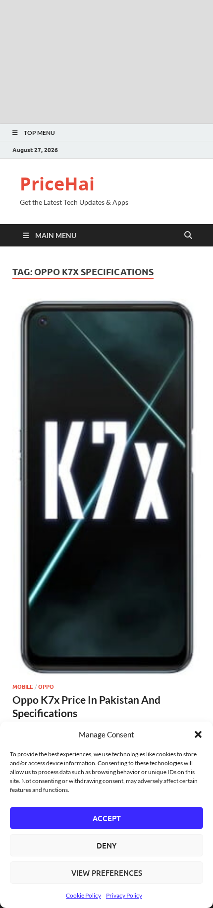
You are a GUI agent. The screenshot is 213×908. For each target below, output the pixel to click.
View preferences (106, 872)
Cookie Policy (83, 895)
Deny (106, 845)
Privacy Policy (124, 895)
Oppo (46, 686)
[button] (198, 734)
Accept (107, 818)
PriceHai (57, 184)
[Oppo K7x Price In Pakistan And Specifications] (106, 487)
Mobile (22, 686)
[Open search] (188, 235)
